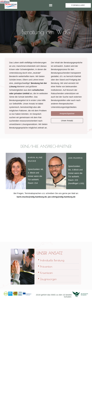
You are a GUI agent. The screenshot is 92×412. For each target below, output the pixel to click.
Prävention (46, 266)
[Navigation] (5, 1)
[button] (50, 5)
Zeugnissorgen (48, 279)
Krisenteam (46, 272)
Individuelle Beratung (52, 260)
